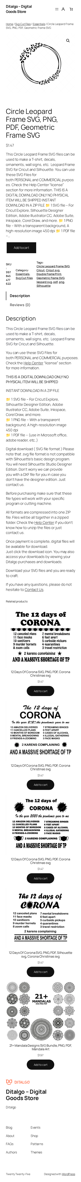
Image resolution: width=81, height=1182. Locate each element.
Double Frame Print (49, 274)
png (61, 282)
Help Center (33, 362)
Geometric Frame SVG (50, 278)
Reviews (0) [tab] (20, 304)
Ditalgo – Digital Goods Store (19, 9)
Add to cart (21, 247)
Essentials (39, 24)
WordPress (68, 1174)
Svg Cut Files (23, 24)
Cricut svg (53, 270)
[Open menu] (56, 9)
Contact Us (34, 589)
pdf (55, 282)
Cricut (41, 270)
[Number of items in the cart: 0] (71, 9)
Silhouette (44, 286)
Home (9, 24)
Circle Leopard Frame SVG (53, 266)
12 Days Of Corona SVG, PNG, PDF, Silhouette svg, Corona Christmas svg (40, 954)
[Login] (63, 9)
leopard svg (44, 282)
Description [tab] (20, 295)
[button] (68, 40)
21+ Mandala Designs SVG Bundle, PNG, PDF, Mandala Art (40, 1047)
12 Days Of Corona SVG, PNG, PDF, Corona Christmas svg (40, 673)
